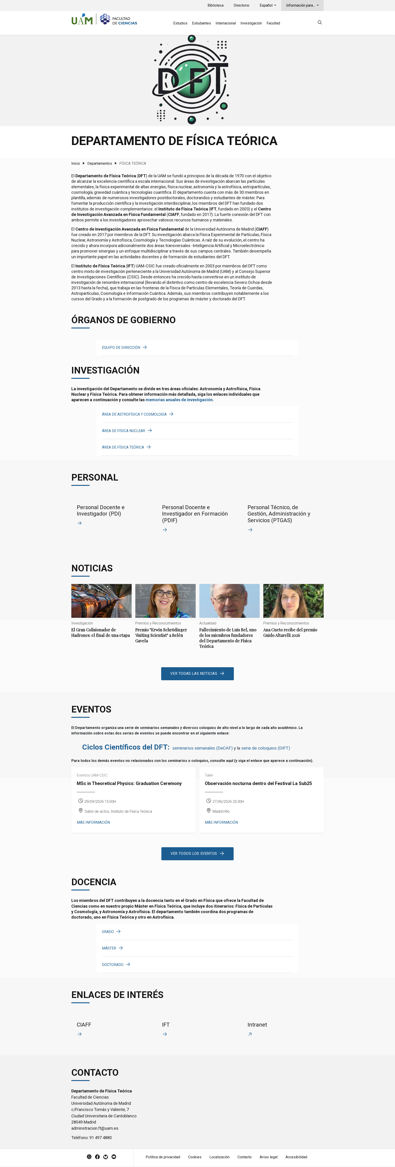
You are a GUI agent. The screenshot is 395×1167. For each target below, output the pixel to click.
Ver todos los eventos (194, 853)
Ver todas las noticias (193, 673)
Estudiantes (201, 23)
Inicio (75, 163)
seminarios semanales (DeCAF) (202, 748)
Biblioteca (216, 5)
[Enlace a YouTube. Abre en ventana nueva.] (114, 1157)
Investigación (251, 23)
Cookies (194, 1157)
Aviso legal (269, 1157)
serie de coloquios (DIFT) (265, 748)
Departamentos (99, 163)
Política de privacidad (163, 1157)
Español (266, 5)
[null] (320, 23)
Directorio (241, 5)
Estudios (180, 23)
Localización (219, 1157)
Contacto (245, 1157)
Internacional (226, 23)
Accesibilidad (296, 1157)
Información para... (301, 5)
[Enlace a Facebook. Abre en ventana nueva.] (97, 1157)
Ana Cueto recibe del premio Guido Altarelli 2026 (293, 614)
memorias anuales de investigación (179, 399)
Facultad (273, 23)
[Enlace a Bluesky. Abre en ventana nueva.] (105, 1157)
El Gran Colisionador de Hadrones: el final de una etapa (101, 614)
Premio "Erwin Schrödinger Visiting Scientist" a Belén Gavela (165, 617)
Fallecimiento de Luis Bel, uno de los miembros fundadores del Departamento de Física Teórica (229, 620)
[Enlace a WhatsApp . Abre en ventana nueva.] (89, 1157)
